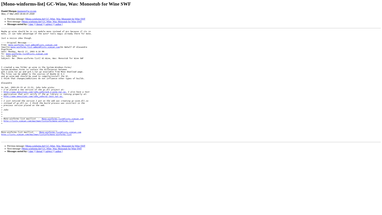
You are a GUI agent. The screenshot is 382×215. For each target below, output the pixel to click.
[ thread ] (39, 24)
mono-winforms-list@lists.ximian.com (27, 54)
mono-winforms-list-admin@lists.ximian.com (32, 45)
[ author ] (58, 24)
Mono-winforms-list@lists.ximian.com (63, 119)
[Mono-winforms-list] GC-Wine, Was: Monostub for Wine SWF (55, 19)
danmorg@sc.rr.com (26, 11)
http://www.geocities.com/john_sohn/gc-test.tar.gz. (33, 96)
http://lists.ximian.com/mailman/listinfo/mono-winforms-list (39, 121)
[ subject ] (48, 24)
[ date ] (31, 24)
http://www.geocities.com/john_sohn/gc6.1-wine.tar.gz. (35, 92)
